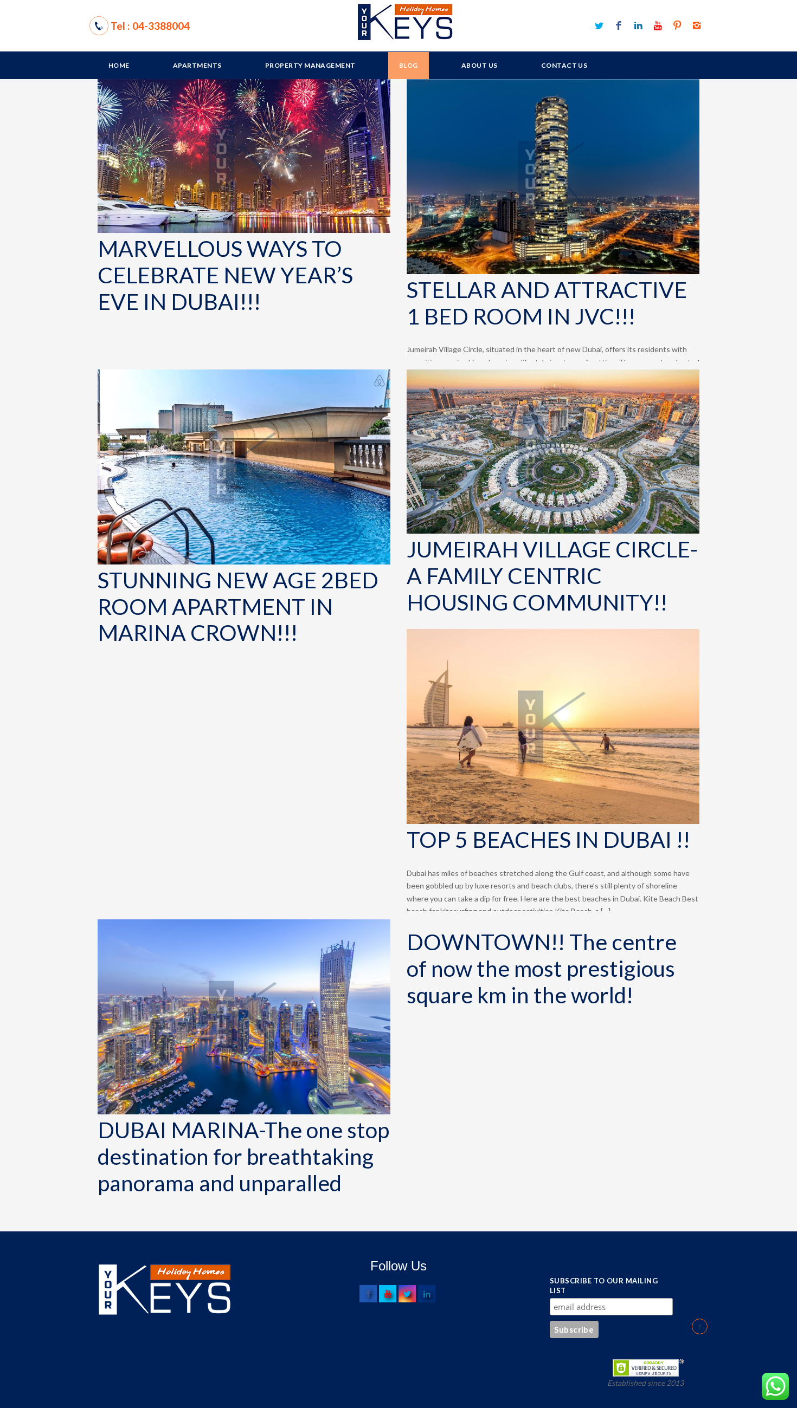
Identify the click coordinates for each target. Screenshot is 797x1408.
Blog (408, 65)
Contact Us (564, 65)
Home (119, 65)
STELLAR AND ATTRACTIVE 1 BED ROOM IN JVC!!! (547, 303)
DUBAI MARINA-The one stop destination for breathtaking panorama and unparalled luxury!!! (243, 1170)
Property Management (310, 65)
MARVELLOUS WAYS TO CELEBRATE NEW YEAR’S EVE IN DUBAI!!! (225, 275)
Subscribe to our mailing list (604, 1285)
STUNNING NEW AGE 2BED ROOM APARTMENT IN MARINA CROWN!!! (238, 606)
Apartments (197, 65)
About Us (479, 65)
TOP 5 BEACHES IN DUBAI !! (548, 840)
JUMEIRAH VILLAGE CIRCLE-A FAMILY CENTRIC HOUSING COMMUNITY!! (552, 575)
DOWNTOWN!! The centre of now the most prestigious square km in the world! (542, 968)
